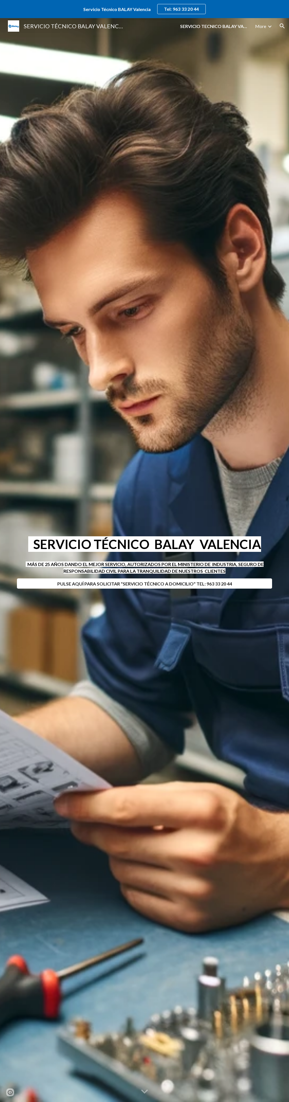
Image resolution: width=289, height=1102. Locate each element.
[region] (144, 9)
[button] (282, 26)
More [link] (260, 26)
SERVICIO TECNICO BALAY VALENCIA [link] (214, 26)
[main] (144, 544)
